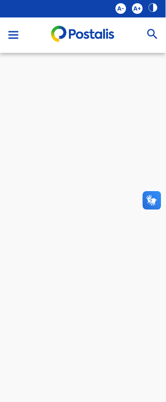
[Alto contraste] (153, 8)
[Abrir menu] (13, 35)
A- (120, 8)
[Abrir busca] (152, 35)
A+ (137, 8)
